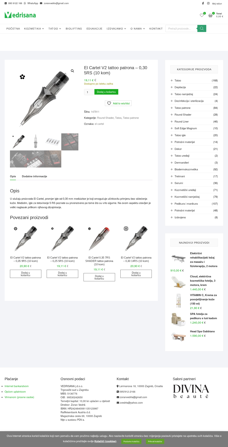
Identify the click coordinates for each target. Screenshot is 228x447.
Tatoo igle (180, 135)
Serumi (179, 183)
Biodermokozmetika (186, 169)
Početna (13, 28)
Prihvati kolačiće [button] (155, 441)
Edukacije (95, 28)
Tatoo (53, 28)
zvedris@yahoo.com (131, 402)
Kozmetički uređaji (185, 190)
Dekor (178, 149)
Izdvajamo (115, 28)
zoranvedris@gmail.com (56, 3)
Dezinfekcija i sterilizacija (189, 101)
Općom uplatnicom (15, 391)
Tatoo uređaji (182, 155)
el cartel (99, 124)
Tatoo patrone (131, 117)
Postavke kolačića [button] (131, 441)
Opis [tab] (13, 176)
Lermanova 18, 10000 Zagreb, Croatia (141, 386)
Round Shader (105, 117)
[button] (72, 71)
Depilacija (180, 87)
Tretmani (180, 176)
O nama (136, 28)
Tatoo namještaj (184, 94)
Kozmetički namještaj (187, 196)
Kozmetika (32, 28)
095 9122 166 (14, 3)
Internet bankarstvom (17, 386)
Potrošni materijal (185, 142)
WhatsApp (32, 3)
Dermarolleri (182, 162)
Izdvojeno (180, 217)
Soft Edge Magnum (186, 128)
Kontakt (156, 28)
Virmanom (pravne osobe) (19, 397)
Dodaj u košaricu (106, 92)
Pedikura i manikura (186, 203)
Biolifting (74, 28)
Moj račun (217, 3)
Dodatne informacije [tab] (34, 176)
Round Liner (182, 121)
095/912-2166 (127, 391)
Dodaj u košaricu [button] (25, 274)
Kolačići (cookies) (105, 441)
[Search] (201, 28)
